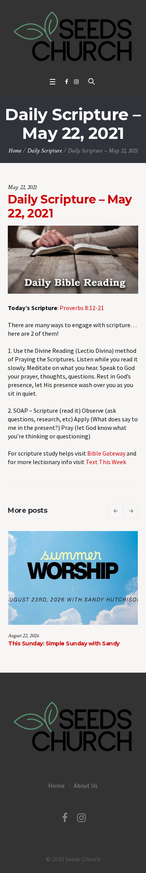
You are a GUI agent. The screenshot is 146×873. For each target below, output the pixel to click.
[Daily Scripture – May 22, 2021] (73, 259)
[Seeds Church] (73, 37)
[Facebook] (66, 82)
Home (15, 151)
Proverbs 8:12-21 (82, 308)
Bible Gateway (106, 453)
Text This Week (106, 462)
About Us (86, 785)
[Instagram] (76, 82)
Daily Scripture (44, 151)
